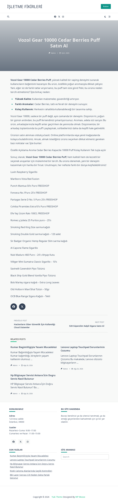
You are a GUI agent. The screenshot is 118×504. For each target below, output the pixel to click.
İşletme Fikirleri (24, 6)
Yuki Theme (57, 497)
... (31, 359)
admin (53, 53)
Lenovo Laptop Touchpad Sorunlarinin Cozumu (32, 459)
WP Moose (80, 497)
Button (106, 6)
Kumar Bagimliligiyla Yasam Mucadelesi (34, 347)
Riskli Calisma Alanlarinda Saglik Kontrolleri (31, 470)
